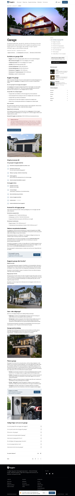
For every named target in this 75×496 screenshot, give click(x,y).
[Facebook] (35, 459)
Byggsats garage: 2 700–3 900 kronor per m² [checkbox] (17, 223)
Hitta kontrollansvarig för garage (14, 130)
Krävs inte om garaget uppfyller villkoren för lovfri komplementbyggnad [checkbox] (24, 58)
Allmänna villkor (40, 484)
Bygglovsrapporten (25, 484)
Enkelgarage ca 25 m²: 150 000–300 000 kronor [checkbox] (18, 215)
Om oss (39, 481)
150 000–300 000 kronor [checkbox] (18, 66)
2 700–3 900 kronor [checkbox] (18, 70)
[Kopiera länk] (41, 459)
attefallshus (17, 81)
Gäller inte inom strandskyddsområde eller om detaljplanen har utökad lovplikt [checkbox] (23, 101)
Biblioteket (40, 2)
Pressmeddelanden (41, 488)
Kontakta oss (40, 486)
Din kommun (45, 2)
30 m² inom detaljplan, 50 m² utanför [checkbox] (21, 60)
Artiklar (23, 486)
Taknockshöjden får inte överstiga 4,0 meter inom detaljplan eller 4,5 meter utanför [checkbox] (24, 95)
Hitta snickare (36, 254)
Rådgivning (25, 2)
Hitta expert (19, 2)
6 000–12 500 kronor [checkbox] (20, 72)
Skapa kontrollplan (10, 486)
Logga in (59, 2)
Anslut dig (65, 2)
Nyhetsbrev (40, 489)
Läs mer (38, 493)
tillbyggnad (31, 111)
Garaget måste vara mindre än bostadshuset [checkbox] (17, 97)
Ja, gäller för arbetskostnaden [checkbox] (17, 74)
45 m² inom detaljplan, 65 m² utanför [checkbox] (20, 62)
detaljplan (11, 86)
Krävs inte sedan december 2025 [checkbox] (17, 64)
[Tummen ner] (41, 453)
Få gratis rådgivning (55, 62)
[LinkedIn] (33, 459)
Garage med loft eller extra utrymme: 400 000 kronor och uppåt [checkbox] (21, 219)
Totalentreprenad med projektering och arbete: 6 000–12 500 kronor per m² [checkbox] (23, 225)
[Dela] (38, 459)
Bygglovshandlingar (32, 2)
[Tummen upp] (38, 453)
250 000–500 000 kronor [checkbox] (18, 68)
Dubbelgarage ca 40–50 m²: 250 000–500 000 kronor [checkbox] (19, 217)
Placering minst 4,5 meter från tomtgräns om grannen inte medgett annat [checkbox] (22, 99)
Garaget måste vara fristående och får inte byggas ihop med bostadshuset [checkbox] (23, 93)
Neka (44, 492)
